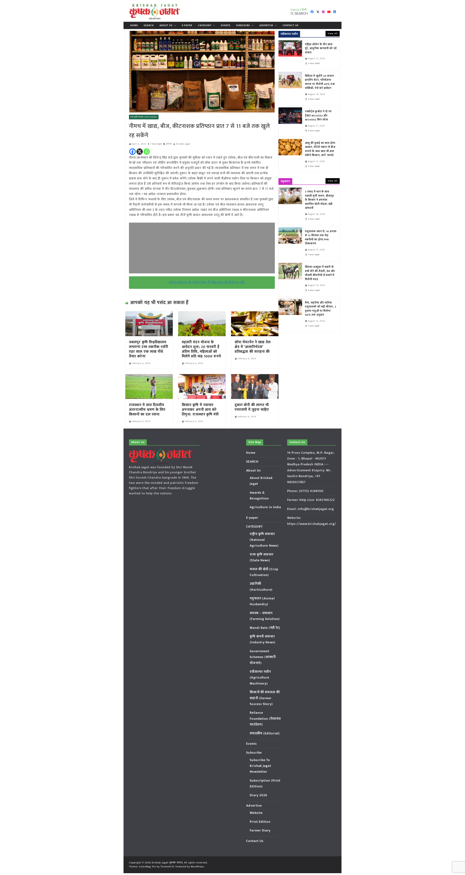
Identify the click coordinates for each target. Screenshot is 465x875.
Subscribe (243, 25)
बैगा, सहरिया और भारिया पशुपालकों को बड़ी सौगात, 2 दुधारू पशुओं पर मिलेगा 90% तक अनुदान (320, 309)
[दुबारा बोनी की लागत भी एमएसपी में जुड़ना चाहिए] (254, 376)
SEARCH (149, 25)
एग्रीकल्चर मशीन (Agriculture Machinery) (260, 677)
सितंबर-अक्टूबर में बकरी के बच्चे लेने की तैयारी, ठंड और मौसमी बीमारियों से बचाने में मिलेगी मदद (320, 273)
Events (225, 25)
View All (332, 33)
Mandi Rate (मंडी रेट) (265, 628)
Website (256, 813)
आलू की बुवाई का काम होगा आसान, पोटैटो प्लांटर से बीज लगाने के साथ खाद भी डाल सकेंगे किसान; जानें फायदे (320, 149)
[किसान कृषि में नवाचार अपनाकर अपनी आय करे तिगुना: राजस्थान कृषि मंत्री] (202, 376)
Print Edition (260, 822)
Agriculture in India (265, 507)
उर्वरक (168, 144)
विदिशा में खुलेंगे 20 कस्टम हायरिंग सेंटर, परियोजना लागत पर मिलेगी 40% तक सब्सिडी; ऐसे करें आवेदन (320, 82)
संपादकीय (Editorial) (265, 733)
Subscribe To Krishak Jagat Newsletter (260, 766)
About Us (165, 25)
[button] (174, 25)
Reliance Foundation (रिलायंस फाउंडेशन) (265, 718)
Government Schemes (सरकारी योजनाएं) (263, 657)
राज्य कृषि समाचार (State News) (143, 117)
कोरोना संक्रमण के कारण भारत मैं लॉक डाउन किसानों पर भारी (206, 282)
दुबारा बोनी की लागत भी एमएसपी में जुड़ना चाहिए (252, 407)
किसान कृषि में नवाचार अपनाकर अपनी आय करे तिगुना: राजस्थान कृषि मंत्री (200, 409)
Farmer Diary (260, 830)
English (295, 10)
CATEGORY (205, 25)
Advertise (266, 25)
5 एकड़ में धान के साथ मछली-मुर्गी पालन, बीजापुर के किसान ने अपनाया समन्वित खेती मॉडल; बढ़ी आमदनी (319, 200)
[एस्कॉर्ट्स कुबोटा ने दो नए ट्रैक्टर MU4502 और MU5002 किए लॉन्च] (290, 122)
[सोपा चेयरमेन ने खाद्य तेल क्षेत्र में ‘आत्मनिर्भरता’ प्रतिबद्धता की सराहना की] (254, 314)
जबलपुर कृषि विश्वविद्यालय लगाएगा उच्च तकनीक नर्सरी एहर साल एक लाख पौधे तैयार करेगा (148, 349)
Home (134, 25)
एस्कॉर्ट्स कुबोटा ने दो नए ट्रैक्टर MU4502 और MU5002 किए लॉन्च (318, 116)
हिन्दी (304, 10)
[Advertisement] (202, 248)
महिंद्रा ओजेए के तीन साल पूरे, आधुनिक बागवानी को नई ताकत (321, 48)
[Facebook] (132, 151)
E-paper (187, 25)
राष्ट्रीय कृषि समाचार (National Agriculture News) (264, 540)
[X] (139, 151)
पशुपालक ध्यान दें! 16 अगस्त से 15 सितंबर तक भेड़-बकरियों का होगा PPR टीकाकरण (320, 237)
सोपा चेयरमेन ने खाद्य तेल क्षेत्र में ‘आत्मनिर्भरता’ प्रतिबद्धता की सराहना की (253, 347)
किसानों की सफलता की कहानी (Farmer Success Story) (265, 698)
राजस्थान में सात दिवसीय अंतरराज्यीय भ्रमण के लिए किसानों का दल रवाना (147, 409)
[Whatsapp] (146, 151)
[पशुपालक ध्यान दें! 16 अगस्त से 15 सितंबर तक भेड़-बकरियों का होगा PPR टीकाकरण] (290, 244)
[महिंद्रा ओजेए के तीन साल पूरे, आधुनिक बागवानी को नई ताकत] (290, 55)
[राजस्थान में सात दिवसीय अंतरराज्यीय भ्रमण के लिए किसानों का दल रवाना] (149, 376)
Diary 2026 (258, 795)
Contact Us (290, 25)
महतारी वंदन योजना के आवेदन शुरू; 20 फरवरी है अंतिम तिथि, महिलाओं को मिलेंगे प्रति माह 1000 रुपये (201, 349)
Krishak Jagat (183, 144)
